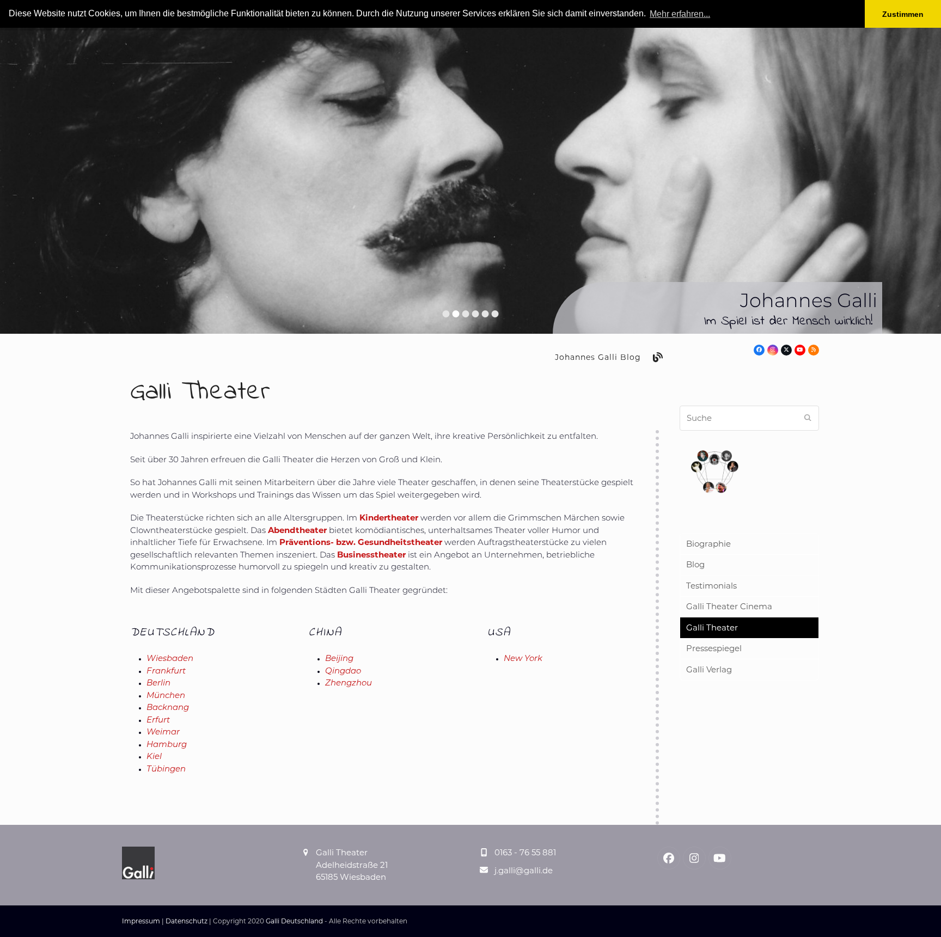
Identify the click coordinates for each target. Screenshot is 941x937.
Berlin (158, 683)
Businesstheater (371, 554)
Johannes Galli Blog (598, 357)
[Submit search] (807, 418)
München (165, 696)
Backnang (167, 708)
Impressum (141, 921)
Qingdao (343, 671)
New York (523, 659)
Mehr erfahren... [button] (680, 14)
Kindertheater (388, 517)
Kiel (154, 757)
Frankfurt (166, 671)
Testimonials (711, 585)
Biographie (708, 543)
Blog (695, 564)
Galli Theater (712, 627)
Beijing (339, 659)
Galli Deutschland (294, 921)
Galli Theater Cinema (729, 606)
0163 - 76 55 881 (525, 852)
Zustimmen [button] (903, 14)
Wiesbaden (169, 659)
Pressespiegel (714, 648)
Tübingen (166, 769)
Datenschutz (186, 921)
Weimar (163, 732)
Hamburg (166, 745)
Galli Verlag (709, 669)
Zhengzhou (348, 683)
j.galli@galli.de (523, 870)
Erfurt (158, 720)
